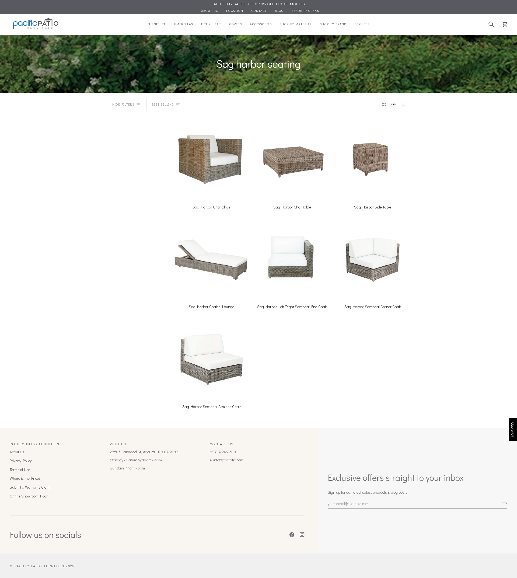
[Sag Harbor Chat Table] (292, 158)
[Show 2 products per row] (384, 104)
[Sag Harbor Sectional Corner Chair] (372, 258)
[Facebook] (291, 534)
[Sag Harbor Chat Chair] (211, 158)
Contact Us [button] (221, 443)
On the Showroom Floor (29, 496)
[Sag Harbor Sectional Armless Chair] (211, 357)
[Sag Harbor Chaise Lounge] (211, 258)
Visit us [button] (118, 443)
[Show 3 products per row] (393, 104)
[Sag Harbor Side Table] (372, 158)
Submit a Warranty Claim (30, 487)
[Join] (502, 503)
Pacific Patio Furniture (40, 565)
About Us (17, 451)
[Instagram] (302, 534)
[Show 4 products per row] (404, 104)
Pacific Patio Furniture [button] (35, 443)
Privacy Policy (21, 460)
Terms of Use (20, 469)
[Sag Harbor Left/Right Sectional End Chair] (292, 258)
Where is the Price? (25, 478)
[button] (157, 24)
